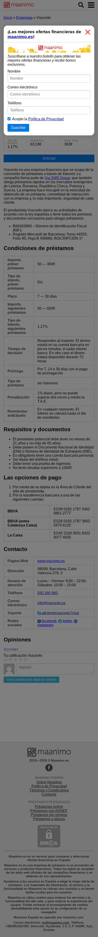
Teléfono (14, 103)
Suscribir (18, 128)
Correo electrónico (22, 87)
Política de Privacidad (46, 119)
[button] (87, 32)
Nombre (14, 71)
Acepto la (37, 119)
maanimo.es (20, 36)
